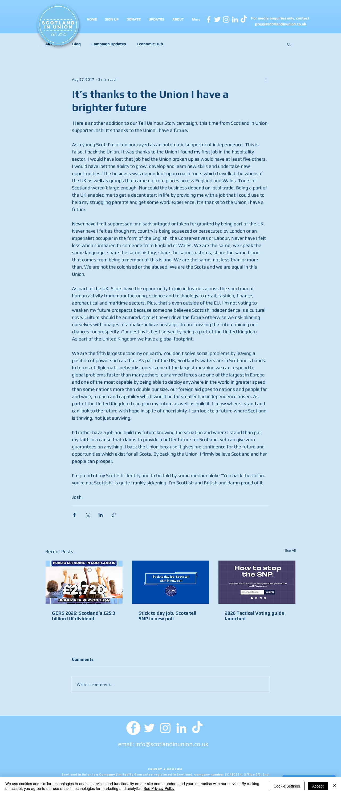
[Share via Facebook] (74, 514)
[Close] (334, 786)
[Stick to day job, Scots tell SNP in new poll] (170, 582)
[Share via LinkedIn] (100, 514)
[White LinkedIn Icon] (235, 19)
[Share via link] (113, 514)
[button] (288, 44)
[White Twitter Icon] (217, 19)
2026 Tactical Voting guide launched (254, 615)
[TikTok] (197, 728)
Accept (318, 786)
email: (126, 744)
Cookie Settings (287, 786)
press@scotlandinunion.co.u (279, 24)
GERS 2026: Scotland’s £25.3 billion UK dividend (83, 615)
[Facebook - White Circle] (133, 728)
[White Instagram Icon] (226, 19)
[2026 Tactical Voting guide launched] (256, 582)
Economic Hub (150, 44)
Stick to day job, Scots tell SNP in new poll (167, 615)
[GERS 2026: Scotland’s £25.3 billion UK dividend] (84, 582)
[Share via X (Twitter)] (87, 514)
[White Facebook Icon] (208, 19)
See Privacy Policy (159, 788)
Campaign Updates (108, 44)
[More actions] (266, 79)
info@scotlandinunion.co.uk (171, 744)
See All (290, 550)
